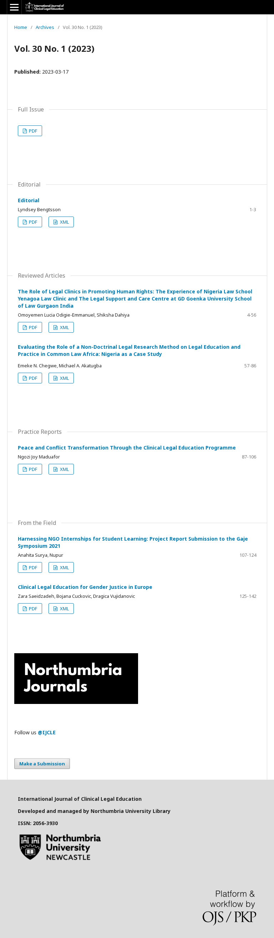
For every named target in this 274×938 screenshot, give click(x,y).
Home (20, 27)
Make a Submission (42, 763)
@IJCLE (47, 732)
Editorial (28, 200)
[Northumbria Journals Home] (76, 702)
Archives (45, 27)
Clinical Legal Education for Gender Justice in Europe (85, 587)
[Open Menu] (14, 7)
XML (64, 222)
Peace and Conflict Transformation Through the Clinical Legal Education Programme (127, 447)
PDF (32, 131)
